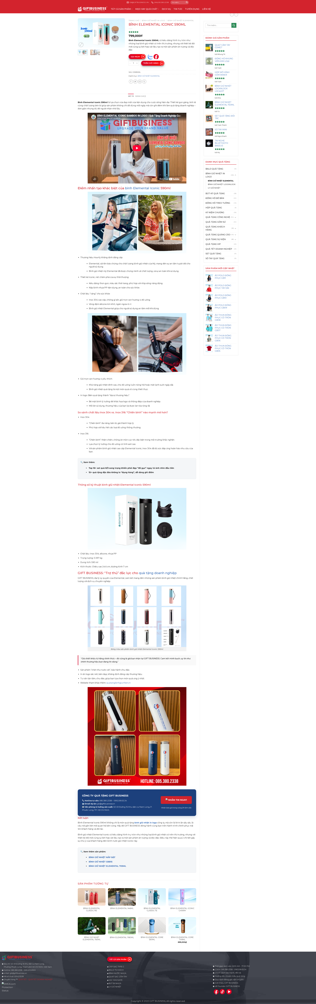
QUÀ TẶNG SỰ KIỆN (216, 239)
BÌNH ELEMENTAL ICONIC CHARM (182, 909)
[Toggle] (235, 175)
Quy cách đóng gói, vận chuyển (229, 979)
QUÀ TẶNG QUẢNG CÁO (218, 235)
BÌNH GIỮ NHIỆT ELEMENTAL (221, 181)
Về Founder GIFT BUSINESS (227, 986)
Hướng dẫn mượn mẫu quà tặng (230, 976)
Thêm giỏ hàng (151, 63)
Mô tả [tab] (131, 96)
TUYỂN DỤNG (192, 9)
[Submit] (187, 2)
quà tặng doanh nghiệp (158, 573)
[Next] (121, 33)
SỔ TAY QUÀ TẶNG (215, 258)
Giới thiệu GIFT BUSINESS (226, 983)
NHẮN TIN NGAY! (177, 800)
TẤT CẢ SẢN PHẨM (121, 9)
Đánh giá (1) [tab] (140, 96)
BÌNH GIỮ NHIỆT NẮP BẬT (102, 857)
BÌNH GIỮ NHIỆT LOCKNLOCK (222, 184)
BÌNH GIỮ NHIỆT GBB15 (100, 862)
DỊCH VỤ (166, 9)
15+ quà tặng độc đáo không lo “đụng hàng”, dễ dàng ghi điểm (121, 472)
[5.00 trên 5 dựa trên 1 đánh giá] (162, 32)
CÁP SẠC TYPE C (116, 967)
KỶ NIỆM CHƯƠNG (215, 212)
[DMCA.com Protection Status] (9, 987)
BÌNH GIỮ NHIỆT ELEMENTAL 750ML (92, 938)
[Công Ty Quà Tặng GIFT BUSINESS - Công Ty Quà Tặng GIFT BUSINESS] (92, 9)
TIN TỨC (178, 9)
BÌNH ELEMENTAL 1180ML (122, 937)
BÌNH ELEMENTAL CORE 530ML (152, 938)
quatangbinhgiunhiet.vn (118, 683)
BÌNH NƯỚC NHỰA (117, 973)
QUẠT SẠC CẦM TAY (118, 977)
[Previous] (82, 33)
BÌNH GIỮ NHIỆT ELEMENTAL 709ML (107, 866)
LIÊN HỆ (206, 9)
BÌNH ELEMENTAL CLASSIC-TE (152, 909)
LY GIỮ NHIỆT (214, 188)
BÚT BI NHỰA (115, 983)
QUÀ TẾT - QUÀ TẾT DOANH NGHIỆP (35, 979)
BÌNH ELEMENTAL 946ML (122, 908)
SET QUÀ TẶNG (213, 253)
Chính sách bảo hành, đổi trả (228, 973)
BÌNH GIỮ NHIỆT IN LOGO (215, 175)
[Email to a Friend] (140, 81)
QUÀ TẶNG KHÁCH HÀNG (215, 228)
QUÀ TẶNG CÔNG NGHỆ (218, 217)
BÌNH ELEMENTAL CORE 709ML (182, 938)
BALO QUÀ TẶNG (214, 169)
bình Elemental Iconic (142, 188)
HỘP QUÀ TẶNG (214, 208)
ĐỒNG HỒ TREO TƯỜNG (218, 203)
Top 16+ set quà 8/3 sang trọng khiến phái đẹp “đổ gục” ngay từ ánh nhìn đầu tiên (131, 468)
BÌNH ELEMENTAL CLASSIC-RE (91, 909)
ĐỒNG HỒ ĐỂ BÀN (215, 198)
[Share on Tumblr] (144, 81)
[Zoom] (81, 44)
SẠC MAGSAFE (115, 980)
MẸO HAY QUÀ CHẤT (146, 9)
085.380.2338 (227, 969)
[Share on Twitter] (135, 81)
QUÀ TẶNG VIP (213, 244)
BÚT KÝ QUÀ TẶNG (215, 193)
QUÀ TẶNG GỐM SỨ (216, 222)
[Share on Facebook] (131, 81)
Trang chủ (134, 20)
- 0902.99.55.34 (239, 969)
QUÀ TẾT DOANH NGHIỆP (219, 249)
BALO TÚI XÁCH (116, 970)
